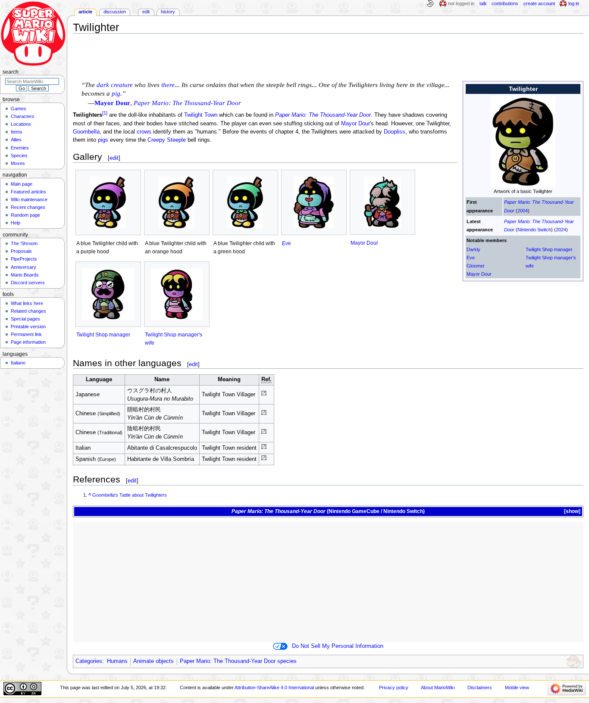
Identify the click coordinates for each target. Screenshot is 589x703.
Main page (21, 184)
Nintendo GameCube (354, 511)
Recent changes (28, 207)
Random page (25, 215)
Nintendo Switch (534, 229)
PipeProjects (24, 258)
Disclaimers (479, 687)
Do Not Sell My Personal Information (337, 646)
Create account (539, 3)
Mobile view (517, 687)
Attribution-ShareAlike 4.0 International (274, 687)
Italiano (18, 362)
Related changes (28, 311)
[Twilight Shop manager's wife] (176, 294)
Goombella (86, 132)
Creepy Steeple (166, 140)
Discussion (114, 11)
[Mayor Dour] (382, 202)
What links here (27, 303)
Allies (16, 139)
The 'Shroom (24, 243)
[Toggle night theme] (429, 4)
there (168, 84)
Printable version (28, 326)
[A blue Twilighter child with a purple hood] (108, 202)
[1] (104, 112)
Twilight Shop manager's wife (551, 261)
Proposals (21, 251)
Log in (573, 3)
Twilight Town (200, 115)
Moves (18, 163)
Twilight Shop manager (549, 249)
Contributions (505, 3)
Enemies (20, 147)
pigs (103, 140)
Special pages (25, 318)
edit (114, 158)
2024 (561, 229)
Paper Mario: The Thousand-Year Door (323, 115)
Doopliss (394, 132)
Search (11, 72)
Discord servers (28, 282)
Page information (28, 342)
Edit (146, 11)
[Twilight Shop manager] (108, 294)
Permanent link (26, 334)
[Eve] (314, 202)
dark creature (115, 84)
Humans (117, 661)
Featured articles (28, 191)
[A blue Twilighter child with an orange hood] (176, 202)
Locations (21, 124)
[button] (571, 511)
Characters (22, 116)
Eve (471, 257)
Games (18, 108)
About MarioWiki (437, 687)
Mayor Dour (479, 274)
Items (16, 131)
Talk (483, 3)
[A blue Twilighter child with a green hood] (245, 202)
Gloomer (476, 265)
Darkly (473, 249)
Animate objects (153, 661)
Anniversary (23, 267)
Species (19, 155)
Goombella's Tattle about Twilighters (129, 495)
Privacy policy (393, 687)
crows (144, 132)
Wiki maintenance (29, 199)
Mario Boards (25, 274)
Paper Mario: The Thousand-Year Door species (238, 661)
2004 (522, 210)
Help (15, 222)
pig (116, 93)
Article (85, 11)
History (168, 11)
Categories (88, 661)
